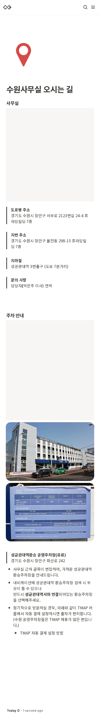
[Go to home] (7, 7)
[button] (85, 7)
